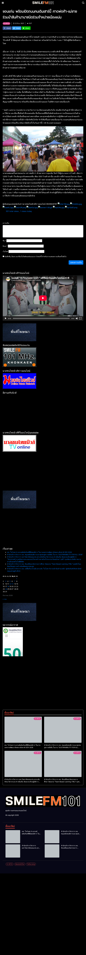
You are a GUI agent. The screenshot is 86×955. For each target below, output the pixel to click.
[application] (43, 298)
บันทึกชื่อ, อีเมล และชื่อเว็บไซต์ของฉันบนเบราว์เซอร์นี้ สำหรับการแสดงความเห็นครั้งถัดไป (35, 256)
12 (10, 584)
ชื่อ (4, 241)
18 (8, 586)
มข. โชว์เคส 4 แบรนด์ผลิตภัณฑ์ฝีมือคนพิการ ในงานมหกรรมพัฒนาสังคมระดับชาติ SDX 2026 (39, 552)
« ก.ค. (5, 599)
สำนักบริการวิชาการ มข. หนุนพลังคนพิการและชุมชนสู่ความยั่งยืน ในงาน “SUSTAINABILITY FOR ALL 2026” (45, 554)
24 (6, 589)
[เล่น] (5, 318)
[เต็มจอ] (80, 318)
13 (12, 584)
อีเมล (5, 246)
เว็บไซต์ (5, 251)
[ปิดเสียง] (77, 318)
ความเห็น (6, 223)
